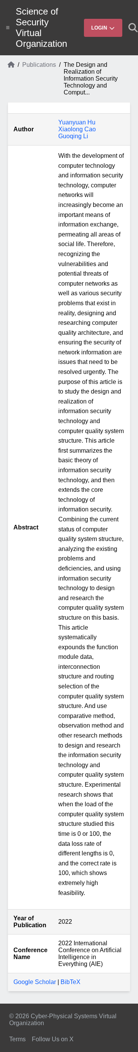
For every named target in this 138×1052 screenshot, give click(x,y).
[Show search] (133, 27)
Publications (39, 64)
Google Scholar (34, 982)
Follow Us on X (53, 1039)
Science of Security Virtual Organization (41, 27)
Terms (17, 1039)
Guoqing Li (73, 136)
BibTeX (70, 982)
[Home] (11, 78)
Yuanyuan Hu (76, 122)
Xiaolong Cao (77, 129)
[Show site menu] (8, 28)
